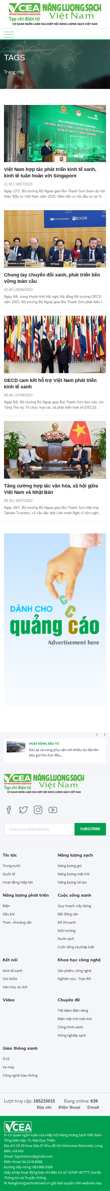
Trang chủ (14, 72)
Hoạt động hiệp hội (18, 882)
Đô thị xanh (67, 922)
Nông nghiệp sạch (72, 1035)
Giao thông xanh (20, 1048)
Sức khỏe (10, 978)
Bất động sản (68, 914)
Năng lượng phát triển (26, 895)
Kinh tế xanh (12, 970)
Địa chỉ (44, 1107)
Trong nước (12, 865)
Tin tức (10, 855)
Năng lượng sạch (75, 855)
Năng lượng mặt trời (73, 874)
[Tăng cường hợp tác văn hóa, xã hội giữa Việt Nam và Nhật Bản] (55, 450)
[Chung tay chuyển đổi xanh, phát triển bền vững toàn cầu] (55, 239)
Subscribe (90, 829)
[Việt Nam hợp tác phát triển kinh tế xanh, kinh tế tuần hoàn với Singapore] (55, 133)
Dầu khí (8, 914)
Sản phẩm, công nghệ (74, 970)
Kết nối (10, 959)
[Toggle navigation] (9, 34)
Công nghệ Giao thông (20, 1075)
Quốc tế (9, 874)
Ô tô (6, 1058)
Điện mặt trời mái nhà (75, 1018)
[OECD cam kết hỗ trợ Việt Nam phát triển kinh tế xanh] (55, 344)
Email (93, 1107)
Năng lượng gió (70, 865)
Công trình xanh (70, 1027)
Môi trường (67, 930)
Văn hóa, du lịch (15, 987)
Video (9, 999)
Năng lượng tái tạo (72, 882)
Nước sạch (66, 938)
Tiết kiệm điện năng (73, 1010)
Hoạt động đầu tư (44, 743)
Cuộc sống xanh (74, 895)
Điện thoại (69, 1107)
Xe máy (8, 1067)
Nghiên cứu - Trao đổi (74, 978)
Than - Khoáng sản (17, 922)
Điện (6, 905)
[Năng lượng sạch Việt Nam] (18, 1126)
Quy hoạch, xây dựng (74, 905)
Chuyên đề (69, 999)
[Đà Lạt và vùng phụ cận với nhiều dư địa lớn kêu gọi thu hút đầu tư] (16, 750)
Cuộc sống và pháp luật (76, 946)
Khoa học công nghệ (79, 959)
